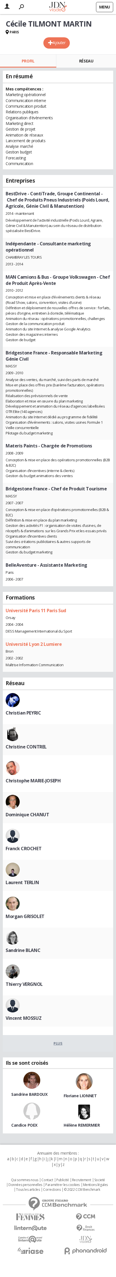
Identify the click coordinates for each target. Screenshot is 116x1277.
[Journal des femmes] (30, 1216)
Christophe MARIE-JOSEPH (33, 781)
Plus (57, 1043)
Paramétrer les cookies (62, 1185)
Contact (47, 1180)
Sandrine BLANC (23, 950)
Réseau (86, 61)
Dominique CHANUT (27, 814)
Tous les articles (28, 1190)
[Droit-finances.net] (85, 1228)
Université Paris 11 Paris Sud (36, 610)
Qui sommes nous (24, 1180)
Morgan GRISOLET (25, 916)
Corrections (52, 1190)
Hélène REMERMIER (82, 1125)
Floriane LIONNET (80, 1095)
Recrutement (81, 1180)
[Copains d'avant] (30, 1239)
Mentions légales (95, 1185)
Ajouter (59, 42)
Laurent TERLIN (22, 882)
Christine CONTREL (26, 747)
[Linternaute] (30, 1228)
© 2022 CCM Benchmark (82, 1190)
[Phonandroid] (85, 1250)
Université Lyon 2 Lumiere (34, 644)
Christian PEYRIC (23, 713)
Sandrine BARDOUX (29, 1094)
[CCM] (85, 1216)
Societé (99, 1180)
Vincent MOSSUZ (23, 1018)
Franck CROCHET (23, 848)
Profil (28, 61)
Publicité (62, 1180)
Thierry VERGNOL (24, 984)
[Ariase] (30, 1251)
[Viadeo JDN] (85, 1239)
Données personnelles (25, 1185)
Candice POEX (24, 1125)
